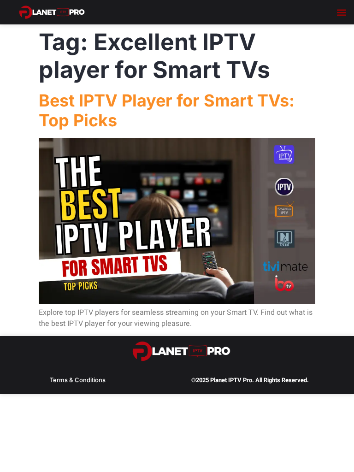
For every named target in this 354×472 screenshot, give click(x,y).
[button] (341, 12)
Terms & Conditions (78, 380)
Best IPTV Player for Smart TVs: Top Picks (167, 110)
